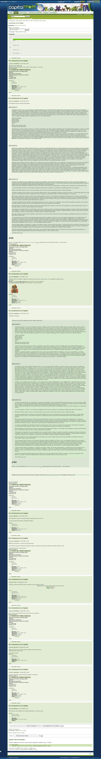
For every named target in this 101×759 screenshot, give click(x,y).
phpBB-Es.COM (33, 749)
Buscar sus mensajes (27, 18)
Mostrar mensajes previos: (20, 725)
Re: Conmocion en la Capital (18, 61)
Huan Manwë (24, 749)
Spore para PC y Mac (28, 20)
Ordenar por (40, 725)
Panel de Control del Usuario (16, 14)
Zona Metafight (16, 281)
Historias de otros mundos (40, 20)
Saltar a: (12, 735)
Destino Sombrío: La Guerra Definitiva (35, 281)
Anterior (11, 725)
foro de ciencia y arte (18, 650)
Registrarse (80, 14)
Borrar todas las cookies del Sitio (24, 746)
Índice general (12, 20)
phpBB (17, 748)
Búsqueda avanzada (16, 18)
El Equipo (14, 746)
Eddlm (15, 582)
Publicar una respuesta (14, 27)
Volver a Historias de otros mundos (17, 732)
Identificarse (87, 14)
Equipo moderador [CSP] (20, 25)
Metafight (16, 276)
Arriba (10, 92)
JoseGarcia (16, 63)
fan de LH (16, 647)
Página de (18, 31)
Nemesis (16, 516)
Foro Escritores (28, 282)
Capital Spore (19, 20)
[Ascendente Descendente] (58, 725)
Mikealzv (16, 708)
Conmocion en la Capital (16, 23)
